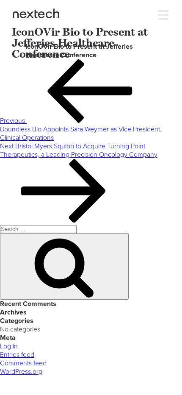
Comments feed (23, 363)
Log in (9, 346)
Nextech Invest (36, 13)
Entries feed (17, 354)
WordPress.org (21, 371)
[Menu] (163, 13)
